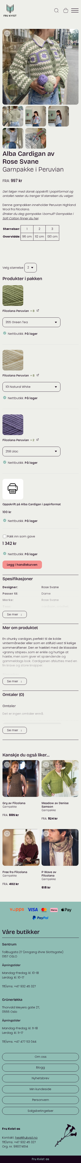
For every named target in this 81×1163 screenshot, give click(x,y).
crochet (63, 607)
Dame (46, 594)
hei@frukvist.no (26, 1138)
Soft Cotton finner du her (20, 218)
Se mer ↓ (14, 614)
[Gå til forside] (9, 16)
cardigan (48, 607)
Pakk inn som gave (21, 536)
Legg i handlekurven (22, 565)
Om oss (41, 1057)
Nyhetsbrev (40, 1078)
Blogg (40, 1067)
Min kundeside (40, 1089)
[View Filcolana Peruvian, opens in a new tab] (38, 310)
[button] (12, 295)
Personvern (40, 1100)
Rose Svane (50, 587)
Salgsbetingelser (40, 1111)
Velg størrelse (12, 267)
